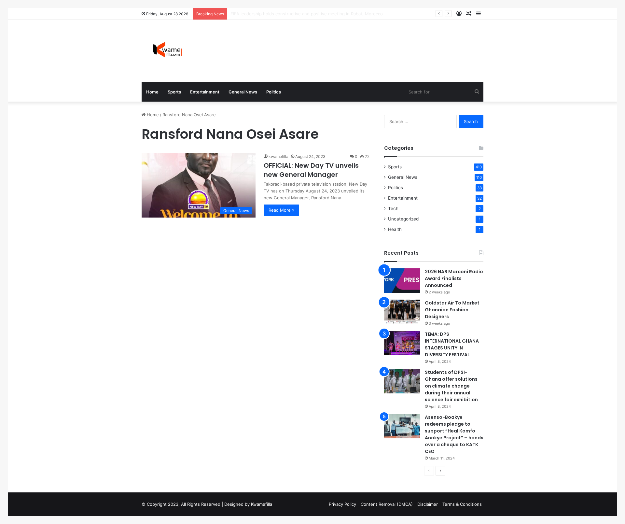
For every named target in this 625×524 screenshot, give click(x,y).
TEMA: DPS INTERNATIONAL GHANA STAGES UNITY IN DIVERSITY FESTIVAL (452, 344)
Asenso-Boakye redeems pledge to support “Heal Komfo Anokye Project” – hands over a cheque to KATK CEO (454, 434)
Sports (174, 91)
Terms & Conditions (462, 504)
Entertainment (204, 91)
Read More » (281, 210)
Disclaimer (427, 504)
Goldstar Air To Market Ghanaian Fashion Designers (452, 310)
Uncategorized (403, 218)
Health (395, 229)
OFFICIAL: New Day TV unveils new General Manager (311, 170)
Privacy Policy (342, 504)
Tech (393, 208)
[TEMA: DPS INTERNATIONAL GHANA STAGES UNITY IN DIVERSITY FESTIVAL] (402, 343)
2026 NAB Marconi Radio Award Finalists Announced (454, 278)
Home (152, 91)
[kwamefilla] (167, 51)
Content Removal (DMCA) (387, 504)
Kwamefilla (261, 504)
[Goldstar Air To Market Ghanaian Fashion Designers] (402, 312)
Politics (273, 91)
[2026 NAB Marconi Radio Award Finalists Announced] (402, 280)
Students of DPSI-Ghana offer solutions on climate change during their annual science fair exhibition (451, 386)
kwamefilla (278, 156)
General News (243, 91)
